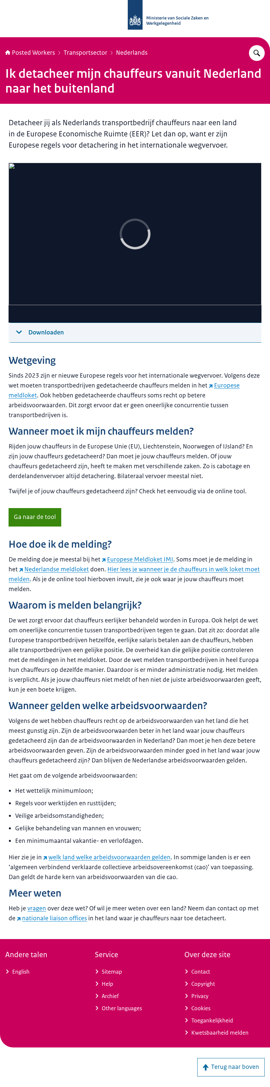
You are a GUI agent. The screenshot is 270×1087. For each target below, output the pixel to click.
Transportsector (85, 53)
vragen (36, 908)
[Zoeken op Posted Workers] (257, 53)
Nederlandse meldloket (56, 569)
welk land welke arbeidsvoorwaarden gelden (109, 857)
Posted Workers (33, 53)
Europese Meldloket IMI (140, 559)
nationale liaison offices (54, 918)
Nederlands (132, 53)
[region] (135, 243)
